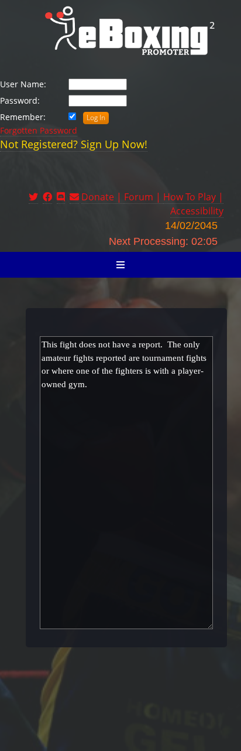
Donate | (102, 196)
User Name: (23, 84)
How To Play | (193, 196)
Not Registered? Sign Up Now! (73, 144)
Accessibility (196, 210)
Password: (20, 100)
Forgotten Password (38, 130)
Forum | (143, 196)
